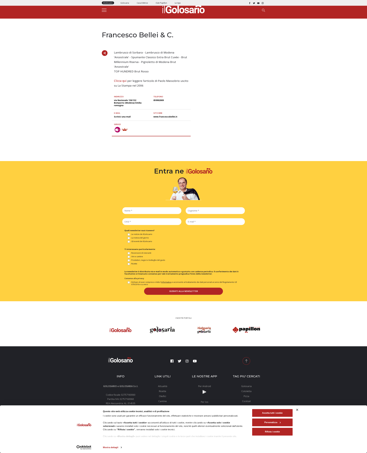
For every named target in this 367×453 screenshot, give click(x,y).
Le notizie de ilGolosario (141, 234)
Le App (178, 3)
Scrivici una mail (122, 116)
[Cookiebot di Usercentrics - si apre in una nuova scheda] (83, 447)
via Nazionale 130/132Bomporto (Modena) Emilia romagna (127, 103)
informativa (166, 282)
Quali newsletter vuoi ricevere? (139, 230)
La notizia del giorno (140, 238)
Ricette (134, 263)
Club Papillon (161, 3)
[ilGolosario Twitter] (254, 2)
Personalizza (270, 422)
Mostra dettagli (110, 447)
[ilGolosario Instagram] (262, 2)
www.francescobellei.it (165, 116)
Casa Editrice (142, 3)
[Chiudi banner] (297, 410)
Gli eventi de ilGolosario (141, 241)
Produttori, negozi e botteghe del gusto (148, 260)
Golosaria (124, 3)
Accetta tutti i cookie (272, 413)
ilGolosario (108, 3)
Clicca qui (120, 81)
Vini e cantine (137, 256)
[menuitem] (162, 386)
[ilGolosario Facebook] (250, 2)
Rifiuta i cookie (272, 431)
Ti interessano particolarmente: (140, 249)
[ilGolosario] (183, 8)
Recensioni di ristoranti (141, 253)
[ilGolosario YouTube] (258, 2)
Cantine (106, 29)
